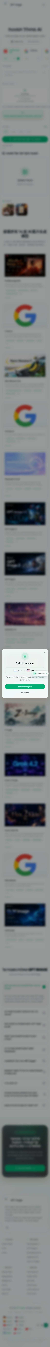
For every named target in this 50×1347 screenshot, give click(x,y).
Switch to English (25, 687)
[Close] (44, 652)
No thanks (25, 693)
